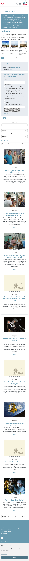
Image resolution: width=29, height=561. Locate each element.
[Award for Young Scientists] (14, 447)
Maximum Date (14, 133)
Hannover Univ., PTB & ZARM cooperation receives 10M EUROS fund (14, 298)
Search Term (14, 122)
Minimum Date (14, 128)
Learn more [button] (4, 554)
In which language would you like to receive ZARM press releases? (14, 97)
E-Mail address (7, 79)
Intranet (26, 0)
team (11, 69)
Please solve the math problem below (13, 104)
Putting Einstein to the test (14, 500)
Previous (4, 144)
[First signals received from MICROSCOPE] (14, 409)
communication (15, 67)
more (14, 186)
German (8, 102)
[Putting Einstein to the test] (14, 486)
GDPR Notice (7, 84)
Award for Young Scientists (14, 462)
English (7, 100)
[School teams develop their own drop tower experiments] (14, 241)
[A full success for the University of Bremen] (14, 324)
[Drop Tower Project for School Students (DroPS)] (14, 367)
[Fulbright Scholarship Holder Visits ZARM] (14, 156)
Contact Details (8, 537)
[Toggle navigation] (20, 4)
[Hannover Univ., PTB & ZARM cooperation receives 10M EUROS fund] (14, 282)
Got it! (14, 557)
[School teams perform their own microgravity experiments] (14, 199)
